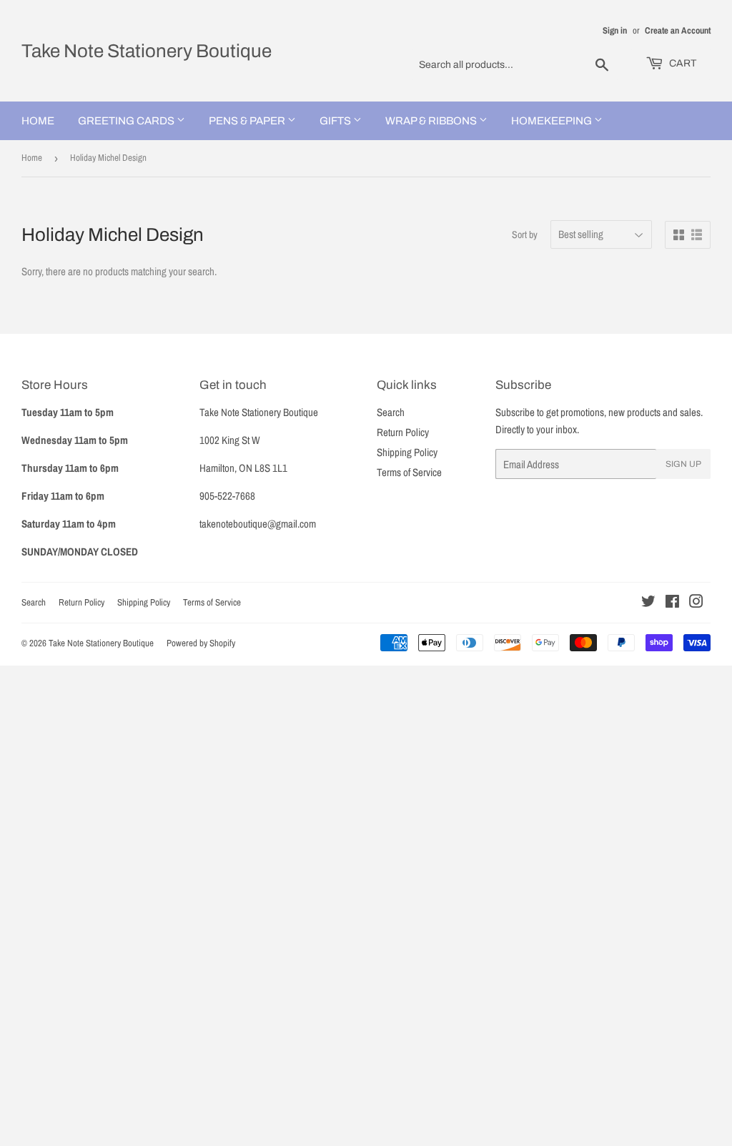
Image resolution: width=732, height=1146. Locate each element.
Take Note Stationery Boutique (146, 51)
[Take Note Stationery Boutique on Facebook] (672, 603)
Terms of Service (409, 472)
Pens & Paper (248, 121)
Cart (681, 63)
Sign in (615, 30)
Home (37, 121)
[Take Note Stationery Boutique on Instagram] (696, 603)
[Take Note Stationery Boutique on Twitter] (648, 603)
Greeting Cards (127, 121)
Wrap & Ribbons (432, 121)
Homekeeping (552, 121)
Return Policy (403, 432)
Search (391, 412)
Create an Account (678, 30)
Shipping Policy (407, 452)
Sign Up (683, 464)
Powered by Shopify (201, 643)
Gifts (336, 121)
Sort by (525, 234)
